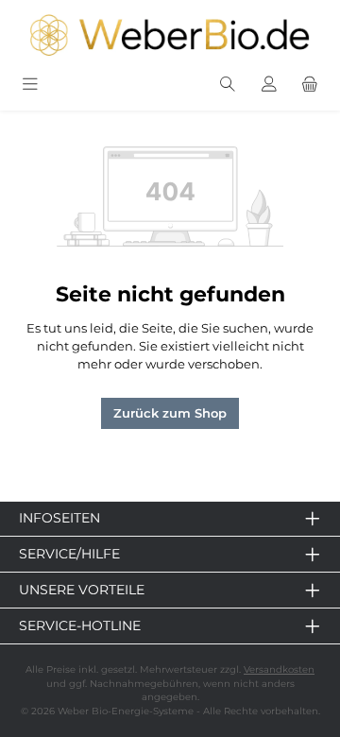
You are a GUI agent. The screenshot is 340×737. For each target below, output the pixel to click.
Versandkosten (279, 669)
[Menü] (30, 85)
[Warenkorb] (310, 85)
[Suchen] (227, 85)
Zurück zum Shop (170, 413)
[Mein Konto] (269, 85)
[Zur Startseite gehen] (170, 34)
